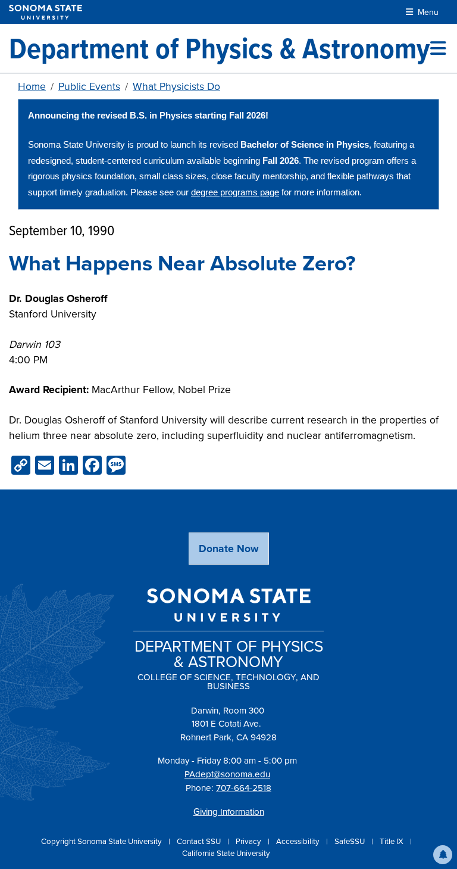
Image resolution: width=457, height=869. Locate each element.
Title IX (392, 841)
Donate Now (229, 548)
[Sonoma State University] (45, 12)
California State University (226, 853)
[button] (442, 854)
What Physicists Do (176, 86)
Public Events (89, 86)
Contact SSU (200, 841)
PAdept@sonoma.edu (227, 774)
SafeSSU (350, 841)
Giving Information (228, 811)
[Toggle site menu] (438, 48)
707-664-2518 (243, 787)
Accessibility (298, 841)
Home (32, 86)
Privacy (249, 841)
